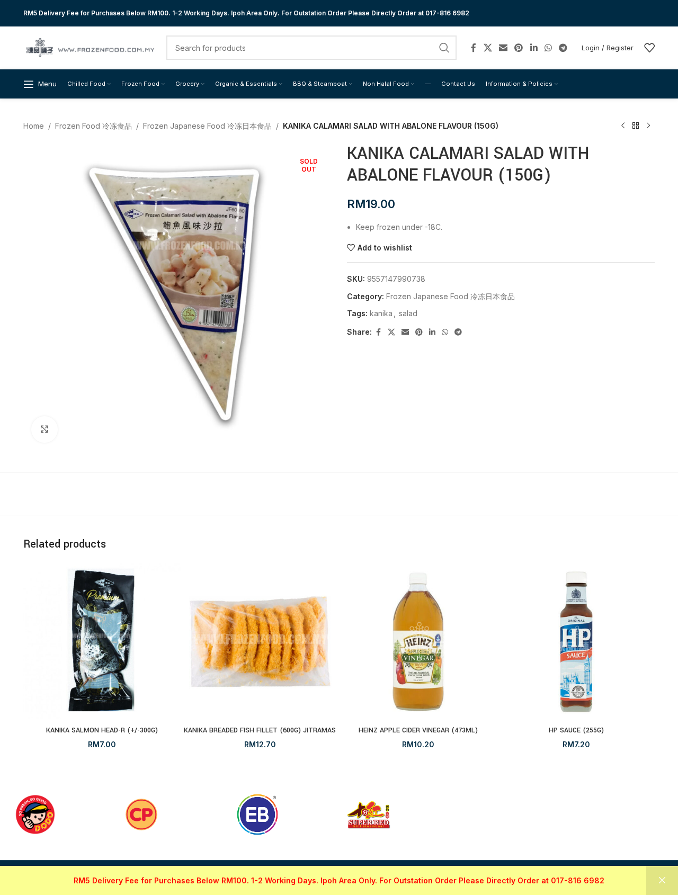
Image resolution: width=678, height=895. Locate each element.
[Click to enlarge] (44, 429)
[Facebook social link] (473, 48)
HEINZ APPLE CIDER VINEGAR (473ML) (418, 730)
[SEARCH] (444, 47)
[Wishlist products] (649, 47)
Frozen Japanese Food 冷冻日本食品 (207, 125)
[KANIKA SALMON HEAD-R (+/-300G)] (102, 642)
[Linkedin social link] (534, 48)
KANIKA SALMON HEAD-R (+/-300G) (102, 730)
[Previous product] (623, 126)
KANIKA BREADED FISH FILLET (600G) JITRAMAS (260, 730)
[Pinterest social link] (519, 48)
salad (408, 313)
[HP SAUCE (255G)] (576, 642)
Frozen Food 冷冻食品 (93, 125)
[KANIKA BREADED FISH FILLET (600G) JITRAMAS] (260, 642)
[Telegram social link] (563, 48)
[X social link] (487, 48)
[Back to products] (635, 126)
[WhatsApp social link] (548, 48)
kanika (381, 313)
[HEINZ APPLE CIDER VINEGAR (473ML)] (418, 642)
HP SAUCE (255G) (576, 730)
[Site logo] (89, 46)
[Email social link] (503, 48)
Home (33, 125)
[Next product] (648, 126)
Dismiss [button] (662, 880)
